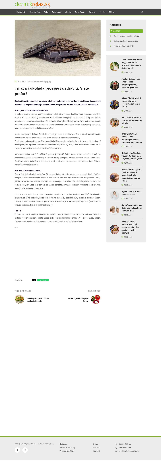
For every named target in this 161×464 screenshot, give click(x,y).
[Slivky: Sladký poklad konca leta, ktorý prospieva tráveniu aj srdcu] (114, 104)
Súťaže (111, 12)
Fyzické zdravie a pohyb (123, 46)
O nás (95, 444)
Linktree (96, 447)
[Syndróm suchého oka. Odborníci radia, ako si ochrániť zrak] (114, 210)
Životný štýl (21, 12)
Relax (46, 12)
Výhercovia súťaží (67, 451)
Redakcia (63, 444)
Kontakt (96, 451)
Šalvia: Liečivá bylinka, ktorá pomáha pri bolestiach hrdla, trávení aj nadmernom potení (132, 175)
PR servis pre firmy (67, 447)
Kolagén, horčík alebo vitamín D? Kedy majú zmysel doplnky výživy (132, 156)
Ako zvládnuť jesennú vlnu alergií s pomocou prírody (132, 120)
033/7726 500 (125, 447)
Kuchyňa (92, 12)
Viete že (68, 12)
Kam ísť (102, 12)
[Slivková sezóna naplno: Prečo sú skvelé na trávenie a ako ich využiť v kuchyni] (114, 229)
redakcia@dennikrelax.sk (129, 451)
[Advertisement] (58, 258)
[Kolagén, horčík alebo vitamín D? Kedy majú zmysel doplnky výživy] (114, 158)
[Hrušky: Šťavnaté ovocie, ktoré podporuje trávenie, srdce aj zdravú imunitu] (114, 140)
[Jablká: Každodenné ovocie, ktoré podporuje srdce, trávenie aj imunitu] (114, 85)
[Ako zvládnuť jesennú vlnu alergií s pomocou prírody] (114, 122)
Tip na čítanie (80, 12)
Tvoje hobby (57, 12)
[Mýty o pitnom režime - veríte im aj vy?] (114, 195)
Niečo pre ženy (35, 12)
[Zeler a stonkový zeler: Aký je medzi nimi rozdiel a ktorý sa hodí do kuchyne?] (114, 66)
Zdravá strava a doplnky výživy (39, 82)
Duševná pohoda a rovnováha (126, 41)
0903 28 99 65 (125, 444)
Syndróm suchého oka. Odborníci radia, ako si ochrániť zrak (132, 208)
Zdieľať (44, 280)
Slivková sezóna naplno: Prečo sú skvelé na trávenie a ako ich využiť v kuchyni (130, 227)
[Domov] (32, 5)
